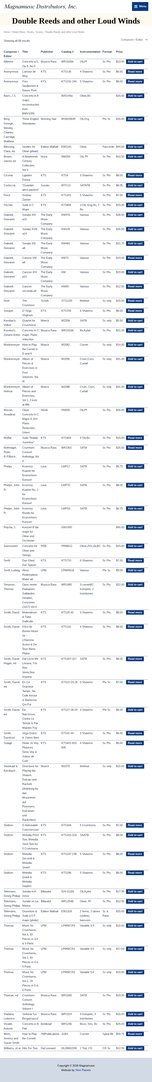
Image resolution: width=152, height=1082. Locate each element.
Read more (135, 71)
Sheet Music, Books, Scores (27, 32)
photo (34, 151)
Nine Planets (83, 1070)
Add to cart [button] (135, 61)
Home (7, 32)
